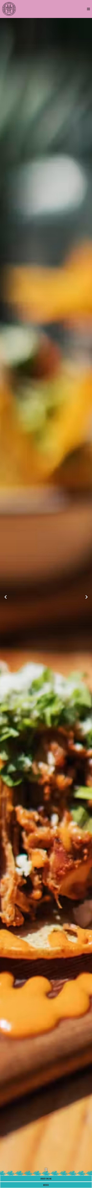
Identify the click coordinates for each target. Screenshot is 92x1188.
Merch (46, 1185)
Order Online (46, 1178)
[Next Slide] (86, 597)
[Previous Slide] (5, 597)
